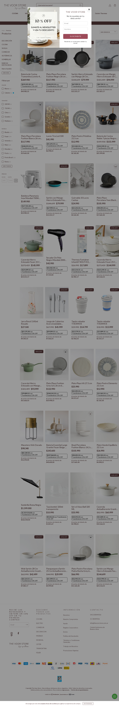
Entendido (88, 703)
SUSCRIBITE (75, 36)
